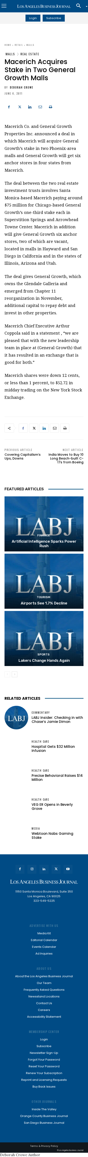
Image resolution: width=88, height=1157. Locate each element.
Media (36, 828)
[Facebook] (9, 106)
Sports (43, 654)
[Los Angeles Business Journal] (44, 6)
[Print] (50, 106)
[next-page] (14, 674)
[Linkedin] (29, 106)
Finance (43, 535)
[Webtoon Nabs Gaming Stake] (16, 833)
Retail (19, 45)
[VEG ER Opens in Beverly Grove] (16, 804)
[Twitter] (19, 106)
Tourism (43, 597)
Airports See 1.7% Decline (44, 603)
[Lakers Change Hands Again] (44, 638)
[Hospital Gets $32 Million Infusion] (16, 746)
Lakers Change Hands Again (44, 660)
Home (8, 45)
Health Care (40, 741)
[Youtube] (68, 869)
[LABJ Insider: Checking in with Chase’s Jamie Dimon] (16, 717)
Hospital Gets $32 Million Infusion (53, 748)
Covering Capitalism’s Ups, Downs (23, 456)
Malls (30, 45)
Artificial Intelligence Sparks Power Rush (44, 543)
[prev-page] (7, 674)
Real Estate (30, 54)
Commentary (41, 712)
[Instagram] (32, 869)
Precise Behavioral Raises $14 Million (57, 777)
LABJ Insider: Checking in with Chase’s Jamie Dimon (57, 719)
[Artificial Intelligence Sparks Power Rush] (44, 523)
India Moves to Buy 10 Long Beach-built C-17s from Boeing (66, 458)
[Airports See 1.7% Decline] (44, 581)
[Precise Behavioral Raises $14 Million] (16, 775)
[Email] (40, 106)
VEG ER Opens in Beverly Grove (52, 806)
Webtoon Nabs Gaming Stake (52, 835)
